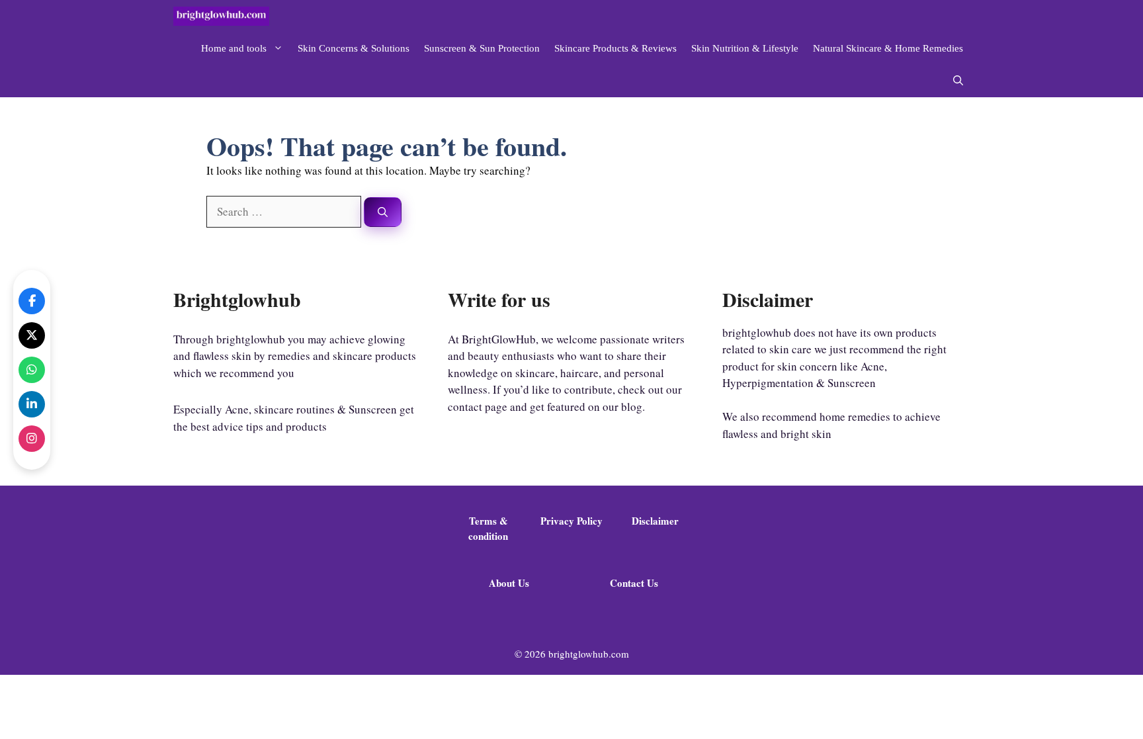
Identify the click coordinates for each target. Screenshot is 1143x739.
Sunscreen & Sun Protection (482, 48)
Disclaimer (655, 520)
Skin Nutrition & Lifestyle (744, 48)
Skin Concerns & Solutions (353, 48)
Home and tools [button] (234, 48)
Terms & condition (488, 528)
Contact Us (634, 583)
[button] (958, 81)
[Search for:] (285, 211)
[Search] (383, 212)
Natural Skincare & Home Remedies (888, 48)
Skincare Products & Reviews (615, 48)
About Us (509, 583)
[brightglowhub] (221, 16)
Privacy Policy (571, 520)
